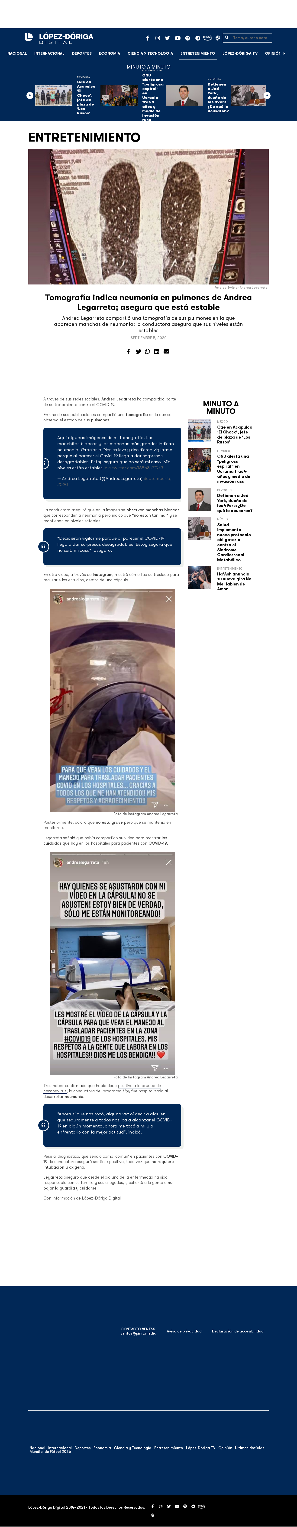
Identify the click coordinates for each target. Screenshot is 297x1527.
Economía (109, 53)
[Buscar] (291, 53)
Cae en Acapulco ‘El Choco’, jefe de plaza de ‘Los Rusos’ (86, 97)
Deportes (82, 53)
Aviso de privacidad (184, 1331)
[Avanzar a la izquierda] (29, 95)
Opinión (273, 53)
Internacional (49, 53)
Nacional (17, 53)
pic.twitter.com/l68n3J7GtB (134, 467)
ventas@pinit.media (138, 1333)
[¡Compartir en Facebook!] (128, 351)
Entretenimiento (198, 53)
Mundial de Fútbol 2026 (50, 1452)
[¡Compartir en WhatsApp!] (147, 351)
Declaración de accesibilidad (238, 1331)
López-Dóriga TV (240, 53)
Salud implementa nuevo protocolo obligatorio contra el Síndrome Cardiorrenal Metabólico (234, 542)
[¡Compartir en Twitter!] (138, 351)
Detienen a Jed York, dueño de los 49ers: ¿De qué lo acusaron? (218, 97)
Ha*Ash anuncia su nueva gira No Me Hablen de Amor (234, 582)
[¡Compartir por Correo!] (166, 351)
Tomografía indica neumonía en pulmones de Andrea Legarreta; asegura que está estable (148, 302)
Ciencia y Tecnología (150, 53)
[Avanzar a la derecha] (284, 53)
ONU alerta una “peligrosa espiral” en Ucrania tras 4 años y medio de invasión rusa (153, 97)
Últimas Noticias (249, 1448)
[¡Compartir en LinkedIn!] (156, 351)
